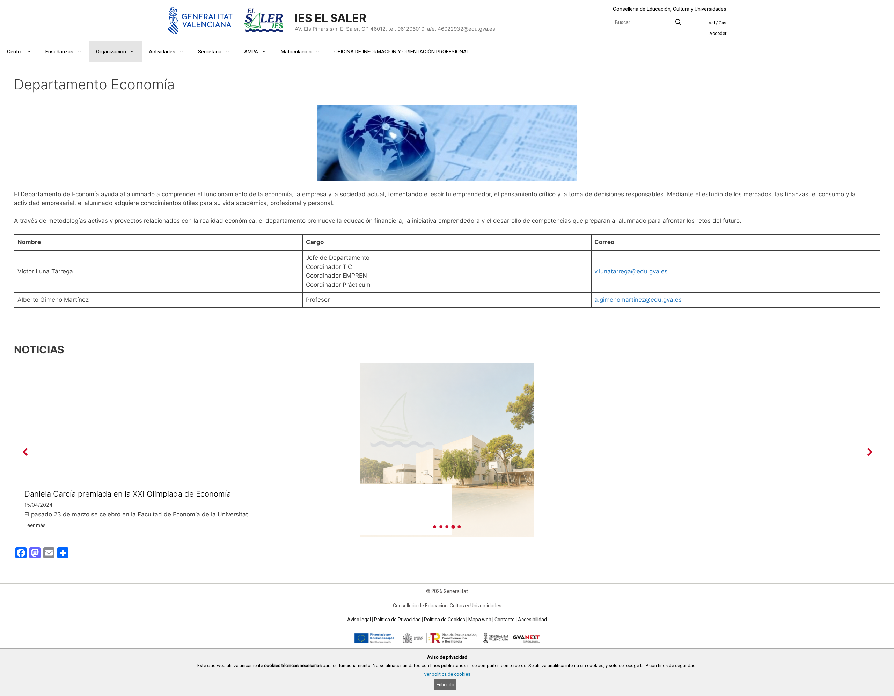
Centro (15, 52)
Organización (111, 52)
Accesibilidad (532, 619)
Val (712, 22)
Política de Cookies (444, 619)
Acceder (717, 33)
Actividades (162, 52)
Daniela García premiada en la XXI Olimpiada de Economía (127, 493)
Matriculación (296, 52)
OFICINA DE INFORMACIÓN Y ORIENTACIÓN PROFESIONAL (401, 52)
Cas (722, 22)
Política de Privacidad (397, 619)
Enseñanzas (59, 52)
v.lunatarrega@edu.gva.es (631, 271)
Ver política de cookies (447, 674)
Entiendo (445, 684)
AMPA (251, 52)
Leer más (34, 525)
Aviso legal (359, 619)
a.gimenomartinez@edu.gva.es (638, 299)
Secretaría (209, 52)
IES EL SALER (330, 18)
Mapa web (479, 619)
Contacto (504, 619)
